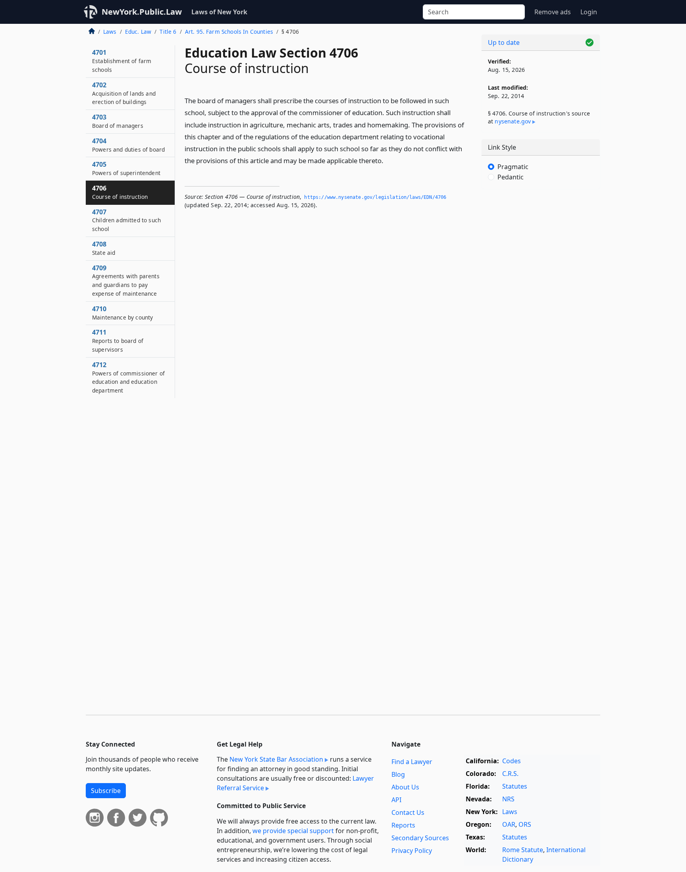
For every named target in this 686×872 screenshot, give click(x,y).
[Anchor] (388, 160)
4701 (121, 60)
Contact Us (407, 812)
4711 (117, 340)
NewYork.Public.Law (142, 11)
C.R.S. (510, 773)
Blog (398, 774)
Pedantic (510, 177)
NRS (508, 799)
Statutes (514, 786)
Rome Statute (522, 849)
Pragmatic (512, 166)
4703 (117, 121)
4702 (124, 93)
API (396, 799)
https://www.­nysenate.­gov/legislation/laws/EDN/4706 (375, 197)
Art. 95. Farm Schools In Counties (229, 31)
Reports (403, 825)
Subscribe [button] (106, 790)
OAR (508, 824)
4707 (126, 220)
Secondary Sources (420, 838)
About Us (405, 787)
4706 (120, 192)
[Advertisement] (540, 319)
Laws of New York (219, 12)
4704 (128, 145)
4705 (126, 168)
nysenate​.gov (513, 121)
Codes (511, 761)
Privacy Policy (411, 850)
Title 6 (168, 31)
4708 (103, 248)
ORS (524, 824)
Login (588, 12)
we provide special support (293, 830)
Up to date (504, 42)
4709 (126, 280)
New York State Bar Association (276, 759)
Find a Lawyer (411, 761)
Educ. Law (138, 31)
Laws (110, 31)
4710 (122, 312)
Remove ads (552, 12)
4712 (128, 377)
